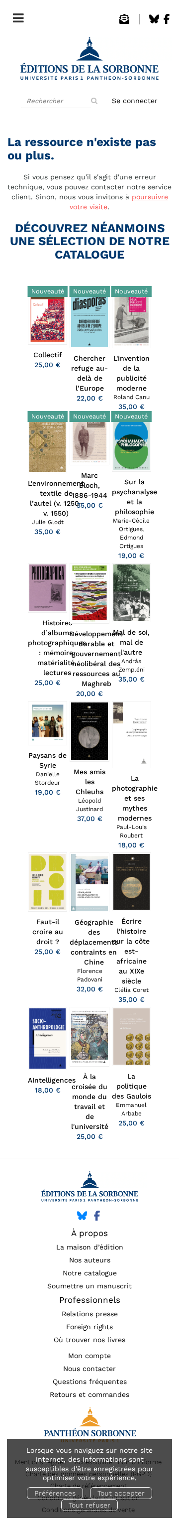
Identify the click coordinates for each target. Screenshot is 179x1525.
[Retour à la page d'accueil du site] (89, 61)
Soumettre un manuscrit (89, 1286)
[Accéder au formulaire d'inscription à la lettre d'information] (124, 21)
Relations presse (90, 1314)
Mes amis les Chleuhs (89, 782)
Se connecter (135, 101)
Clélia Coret (131, 989)
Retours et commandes (89, 1394)
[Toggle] (15, 16)
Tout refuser (89, 1505)
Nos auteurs (89, 1260)
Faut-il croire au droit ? (47, 932)
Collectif (47, 355)
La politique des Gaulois (131, 1086)
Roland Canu (131, 397)
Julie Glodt (48, 522)
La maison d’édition (89, 1247)
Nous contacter (89, 1369)
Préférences (55, 1493)
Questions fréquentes (90, 1382)
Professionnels (89, 1300)
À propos (89, 1233)
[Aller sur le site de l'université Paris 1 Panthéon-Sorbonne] (89, 1427)
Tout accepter (121, 1493)
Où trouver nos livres (89, 1340)
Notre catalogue (90, 1273)
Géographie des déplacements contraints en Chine (94, 942)
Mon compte (89, 1356)
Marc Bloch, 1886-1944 (89, 485)
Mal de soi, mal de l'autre (131, 642)
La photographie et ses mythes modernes (135, 798)
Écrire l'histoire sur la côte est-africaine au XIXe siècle (131, 951)
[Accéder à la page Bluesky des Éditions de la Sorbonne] (154, 21)
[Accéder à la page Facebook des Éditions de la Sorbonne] (167, 21)
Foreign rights (89, 1327)
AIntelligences (52, 1080)
